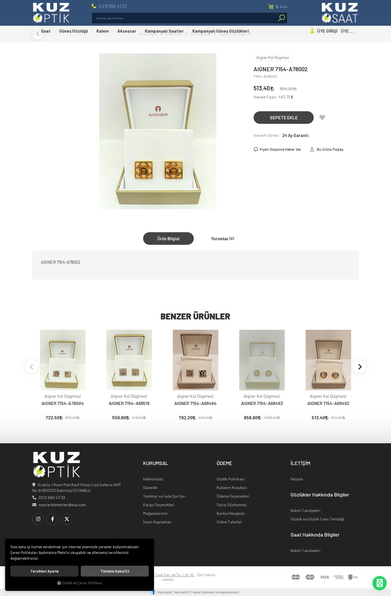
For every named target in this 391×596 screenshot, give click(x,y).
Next (359, 366)
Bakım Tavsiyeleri (305, 510)
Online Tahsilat (229, 521)
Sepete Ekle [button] (284, 117)
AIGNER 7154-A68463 (262, 403)
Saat (46, 30)
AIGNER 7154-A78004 (63, 403)
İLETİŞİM (300, 463)
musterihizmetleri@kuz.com (62, 504)
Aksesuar (126, 30)
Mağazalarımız (155, 513)
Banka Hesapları (231, 513)
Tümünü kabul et (114, 571)
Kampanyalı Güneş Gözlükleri (220, 30)
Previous (31, 366)
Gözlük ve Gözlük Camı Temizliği (317, 518)
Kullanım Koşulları (232, 487)
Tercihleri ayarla (44, 571)
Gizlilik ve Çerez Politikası (82, 583)
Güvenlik (150, 487)
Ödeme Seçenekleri (233, 496)
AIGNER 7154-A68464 (195, 403)
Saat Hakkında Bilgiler (315, 535)
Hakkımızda (153, 478)
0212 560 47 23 (52, 497)
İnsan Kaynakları (157, 521)
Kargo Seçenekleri (158, 504)
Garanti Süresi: (267, 135)
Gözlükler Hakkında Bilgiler (320, 495)
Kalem (102, 30)
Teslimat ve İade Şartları (164, 496)
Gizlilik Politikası (230, 478)
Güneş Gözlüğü (73, 30)
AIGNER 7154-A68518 (129, 403)
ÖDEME (224, 463)
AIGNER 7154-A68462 (328, 403)
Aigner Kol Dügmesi (62, 396)
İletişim (297, 478)
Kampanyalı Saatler (164, 30)
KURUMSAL (155, 463)
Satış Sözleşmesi (231, 504)
